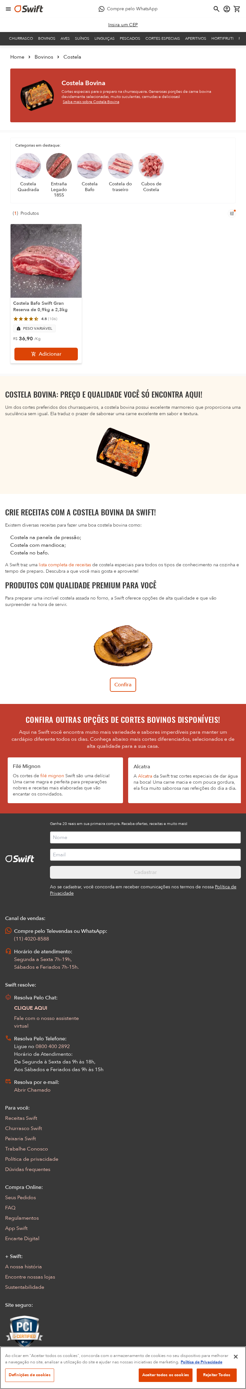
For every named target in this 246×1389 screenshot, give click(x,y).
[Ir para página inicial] (29, 9)
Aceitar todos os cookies (165, 1375)
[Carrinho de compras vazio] (237, 9)
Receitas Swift (21, 1118)
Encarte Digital (22, 1238)
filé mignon (52, 776)
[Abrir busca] (216, 9)
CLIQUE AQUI (30, 1008)
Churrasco (21, 38)
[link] (123, 25)
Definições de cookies (30, 1375)
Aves (65, 38)
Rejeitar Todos (216, 1375)
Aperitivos (195, 38)
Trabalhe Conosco (26, 1148)
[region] (123, 1367)
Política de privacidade (31, 1159)
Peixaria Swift (20, 1138)
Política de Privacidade (201, 1362)
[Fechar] (236, 1357)
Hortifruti (222, 38)
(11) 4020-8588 (31, 938)
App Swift (16, 1228)
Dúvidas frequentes (27, 1169)
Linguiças (104, 38)
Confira (123, 684)
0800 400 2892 (53, 1046)
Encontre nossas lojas (30, 1276)
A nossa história (23, 1266)
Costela (72, 57)
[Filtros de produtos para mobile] (232, 213)
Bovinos (46, 38)
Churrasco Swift (23, 1128)
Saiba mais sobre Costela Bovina (91, 101)
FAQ (10, 1207)
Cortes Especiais (162, 38)
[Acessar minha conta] (227, 9)
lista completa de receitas (65, 565)
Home (17, 57)
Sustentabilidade (24, 1287)
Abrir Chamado (32, 1090)
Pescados (130, 38)
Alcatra (145, 776)
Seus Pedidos (20, 1197)
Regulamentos (22, 1218)
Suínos (82, 38)
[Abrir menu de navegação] (8, 9)
